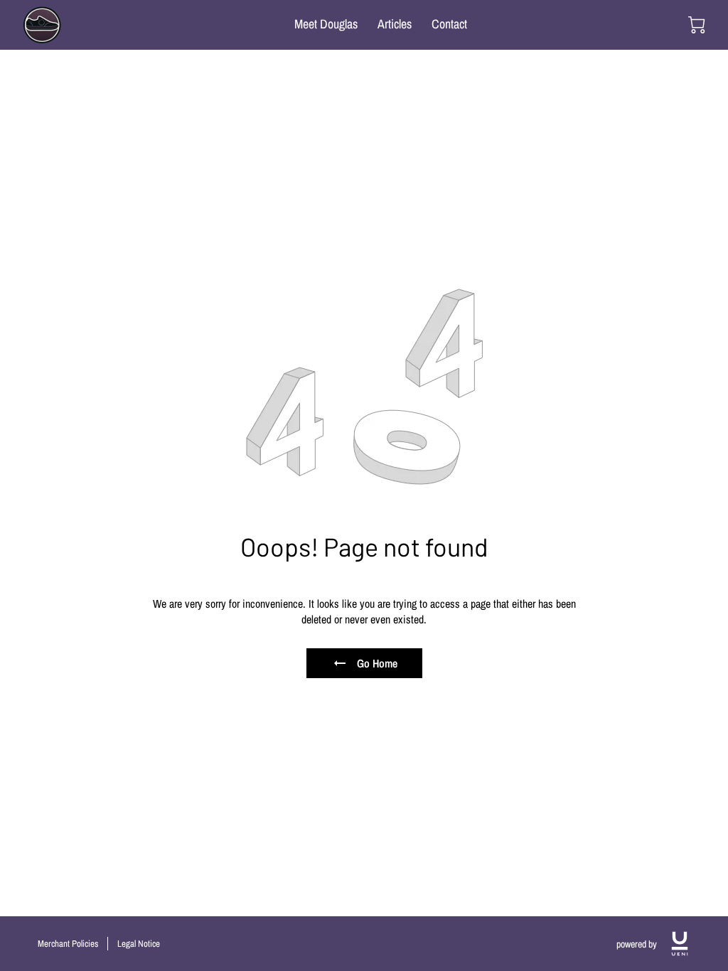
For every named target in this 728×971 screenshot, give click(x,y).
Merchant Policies (68, 944)
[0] (696, 24)
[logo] (679, 943)
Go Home (377, 663)
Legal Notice (138, 944)
